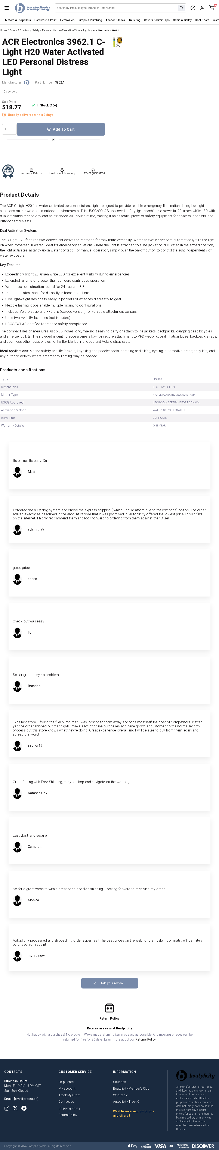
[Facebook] (24, 1108)
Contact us (66, 1101)
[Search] (181, 8)
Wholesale (120, 1095)
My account (67, 1088)
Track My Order (69, 1095)
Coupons (119, 1082)
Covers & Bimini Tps (157, 20)
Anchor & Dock (115, 20)
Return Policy (68, 1115)
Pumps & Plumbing (90, 20)
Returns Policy (146, 1039)
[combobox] (120, 7)
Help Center (66, 1082)
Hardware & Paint (45, 20)
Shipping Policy (69, 1108)
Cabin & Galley (182, 20)
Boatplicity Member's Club (131, 1088)
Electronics (67, 20)
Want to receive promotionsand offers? (133, 1113)
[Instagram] (6, 1108)
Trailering (135, 20)
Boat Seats (202, 20)
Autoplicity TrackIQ (126, 1101)
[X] (15, 1108)
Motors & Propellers (18, 20)
